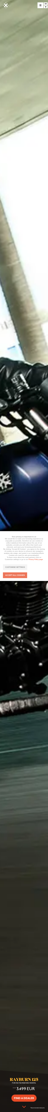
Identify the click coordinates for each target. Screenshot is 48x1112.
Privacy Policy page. (36, 559)
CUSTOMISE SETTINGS (15, 567)
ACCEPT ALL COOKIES (15, 575)
